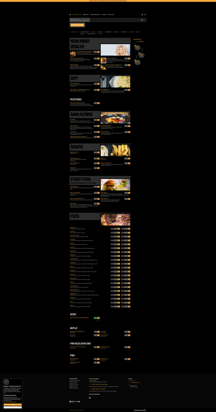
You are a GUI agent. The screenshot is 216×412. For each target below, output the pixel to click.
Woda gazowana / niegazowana (76, 331)
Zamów (77, 14)
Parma (71, 266)
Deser (137, 31)
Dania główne (109, 31)
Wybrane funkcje (12, 407)
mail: (129, 382)
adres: (130, 384)
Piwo (100, 33)
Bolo (71, 301)
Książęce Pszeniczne (74, 362)
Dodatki (117, 31)
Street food (124, 31)
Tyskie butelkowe (73, 358)
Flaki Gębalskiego (104, 89)
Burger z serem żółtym (74, 192)
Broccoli (71, 297)
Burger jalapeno (104, 198)
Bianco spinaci (73, 278)
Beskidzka (72, 270)
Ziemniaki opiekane (74, 158)
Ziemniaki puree (73, 152)
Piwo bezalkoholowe (91, 33)
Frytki (102, 158)
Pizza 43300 (72, 250)
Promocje (86, 14)
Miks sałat (72, 167)
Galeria (104, 14)
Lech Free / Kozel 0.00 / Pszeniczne (77, 346)
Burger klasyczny (73, 186)
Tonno (71, 282)
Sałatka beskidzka (74, 64)
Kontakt (111, 14)
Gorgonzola (72, 262)
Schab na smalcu (73, 125)
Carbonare (72, 274)
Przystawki (100, 31)
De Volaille (72, 119)
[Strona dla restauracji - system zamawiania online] (140, 410)
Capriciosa (72, 239)
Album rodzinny (95, 14)
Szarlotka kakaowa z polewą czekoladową (79, 317)
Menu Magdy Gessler (84, 31)
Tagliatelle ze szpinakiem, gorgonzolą (78, 136)
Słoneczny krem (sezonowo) (76, 58)
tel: (129, 380)
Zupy (93, 31)
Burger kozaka (73, 203)
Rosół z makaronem (74, 83)
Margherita (72, 227)
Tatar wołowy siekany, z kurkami (77, 102)
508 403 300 (132, 380)
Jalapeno (72, 254)
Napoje (82, 33)
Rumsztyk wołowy (104, 131)
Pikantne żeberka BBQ (105, 125)
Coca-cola (103, 331)
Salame (71, 243)
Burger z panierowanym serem (76, 198)
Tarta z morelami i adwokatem (113, 64)
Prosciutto (72, 231)
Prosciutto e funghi (74, 235)
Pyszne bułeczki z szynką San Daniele (84, 51)
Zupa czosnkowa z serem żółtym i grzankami (79, 89)
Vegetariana (72, 293)
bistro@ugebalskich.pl (135, 382)
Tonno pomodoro (73, 285)
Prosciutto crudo (73, 258)
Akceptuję (13, 404)
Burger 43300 (103, 192)
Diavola (71, 247)
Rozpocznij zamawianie (77, 25)
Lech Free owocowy (105, 346)
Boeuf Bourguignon (111, 58)
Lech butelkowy (104, 358)
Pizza (131, 31)
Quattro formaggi (73, 289)
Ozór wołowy (73, 131)
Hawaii (71, 305)
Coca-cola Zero (104, 334)
